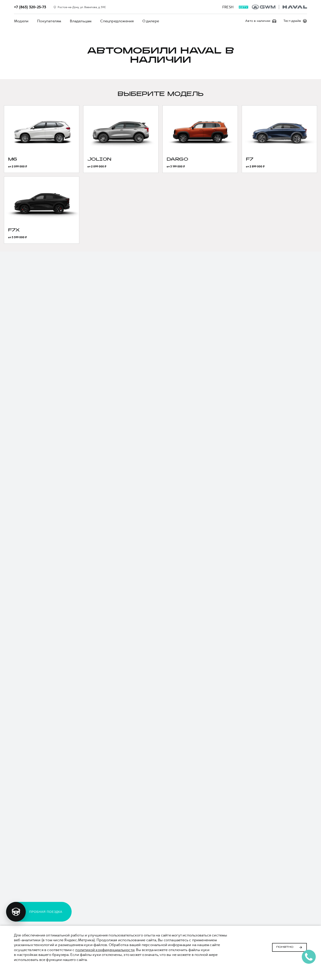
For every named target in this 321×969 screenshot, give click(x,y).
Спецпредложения (117, 21)
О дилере (150, 21)
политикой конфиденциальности (105, 949)
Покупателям (49, 21)
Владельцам (80, 21)
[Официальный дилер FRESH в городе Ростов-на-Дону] (279, 7)
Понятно (284, 947)
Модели (21, 21)
